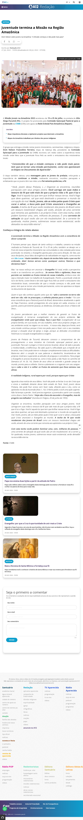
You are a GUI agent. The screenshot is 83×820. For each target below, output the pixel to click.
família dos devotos (9, 720)
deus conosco (49, 776)
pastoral (5, 747)
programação (49, 694)
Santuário (7, 687)
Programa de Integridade (18, 808)
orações (26, 718)
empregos (6, 770)
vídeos (4, 759)
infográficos (27, 709)
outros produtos (50, 783)
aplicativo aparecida (30, 691)
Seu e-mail (11, 612)
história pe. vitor (29, 770)
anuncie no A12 (30, 728)
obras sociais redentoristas (28, 791)
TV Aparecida (52, 687)
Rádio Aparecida (71, 689)
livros (47, 780)
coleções (69, 776)
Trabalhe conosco (16, 804)
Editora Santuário (50, 768)
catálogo (69, 786)
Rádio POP (7, 766)
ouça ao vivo (70, 697)
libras (25, 712)
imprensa (5, 728)
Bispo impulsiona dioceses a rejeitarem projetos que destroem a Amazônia (36, 134)
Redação (28, 687)
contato (5, 713)
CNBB (17, 123)
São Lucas (18, 258)
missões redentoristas (31, 784)
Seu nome (10, 603)
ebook (68, 783)
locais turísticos (8, 731)
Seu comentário (13, 621)
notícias (5, 737)
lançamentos (70, 780)
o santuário (6, 744)
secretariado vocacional (32, 795)
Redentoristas (31, 766)
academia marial (8, 691)
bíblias (47, 773)
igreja (25, 706)
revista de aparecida (6, 754)
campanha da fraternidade (28, 695)
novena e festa (8, 740)
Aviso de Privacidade (32, 804)
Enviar (11, 640)
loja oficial (6, 734)
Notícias (6, 22)
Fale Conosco (50, 808)
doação (5, 716)
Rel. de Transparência (50, 804)
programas (70, 707)
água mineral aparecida (7, 695)
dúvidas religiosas (30, 699)
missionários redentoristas (28, 780)
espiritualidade (28, 703)
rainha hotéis (7, 750)
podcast (69, 700)
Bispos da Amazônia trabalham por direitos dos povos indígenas (32, 138)
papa (25, 721)
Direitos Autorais (36, 808)
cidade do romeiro (9, 699)
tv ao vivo (48, 697)
